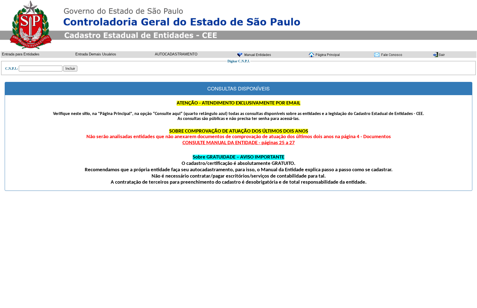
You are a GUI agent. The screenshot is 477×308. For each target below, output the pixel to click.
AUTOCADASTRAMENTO (176, 54)
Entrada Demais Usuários (95, 54)
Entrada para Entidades (20, 54)
